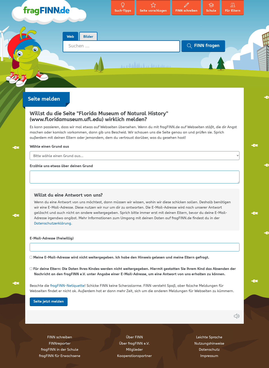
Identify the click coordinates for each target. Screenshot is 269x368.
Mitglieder (134, 349)
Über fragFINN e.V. (134, 343)
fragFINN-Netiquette (67, 286)
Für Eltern (232, 10)
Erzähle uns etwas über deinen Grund (61, 166)
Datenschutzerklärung (52, 223)
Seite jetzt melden (48, 301)
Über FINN (134, 337)
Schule (211, 10)
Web (70, 37)
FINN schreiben (59, 337)
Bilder (88, 37)
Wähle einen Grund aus (49, 146)
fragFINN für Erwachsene (59, 356)
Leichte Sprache (209, 337)
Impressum (209, 356)
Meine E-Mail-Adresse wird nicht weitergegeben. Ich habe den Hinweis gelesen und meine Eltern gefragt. (120, 257)
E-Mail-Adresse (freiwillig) (52, 238)
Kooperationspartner (134, 356)
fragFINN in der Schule (59, 349)
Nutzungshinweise (209, 343)
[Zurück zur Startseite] (56, 15)
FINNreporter (59, 343)
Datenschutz (209, 349)
